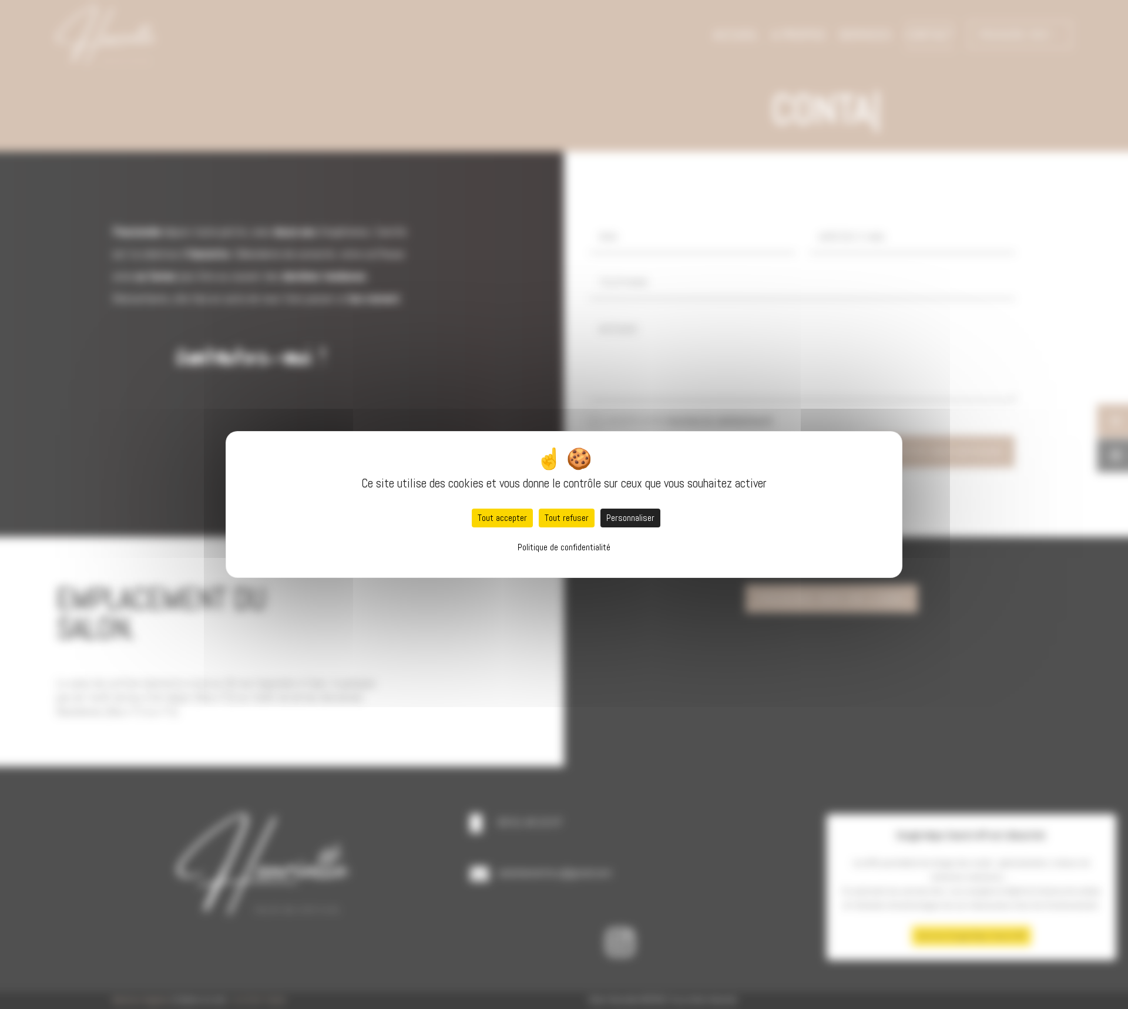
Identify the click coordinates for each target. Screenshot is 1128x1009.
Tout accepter (502, 518)
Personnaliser (630, 518)
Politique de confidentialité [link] (564, 547)
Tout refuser (567, 518)
